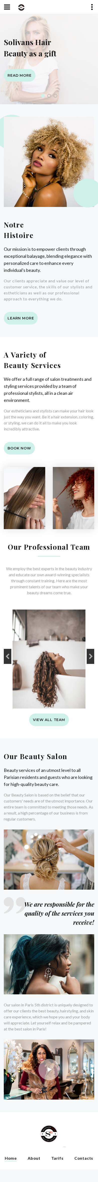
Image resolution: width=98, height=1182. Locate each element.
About (34, 1158)
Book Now (19, 448)
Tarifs (57, 1158)
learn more (21, 318)
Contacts (83, 1158)
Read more (20, 75)
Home (11, 1158)
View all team (49, 720)
